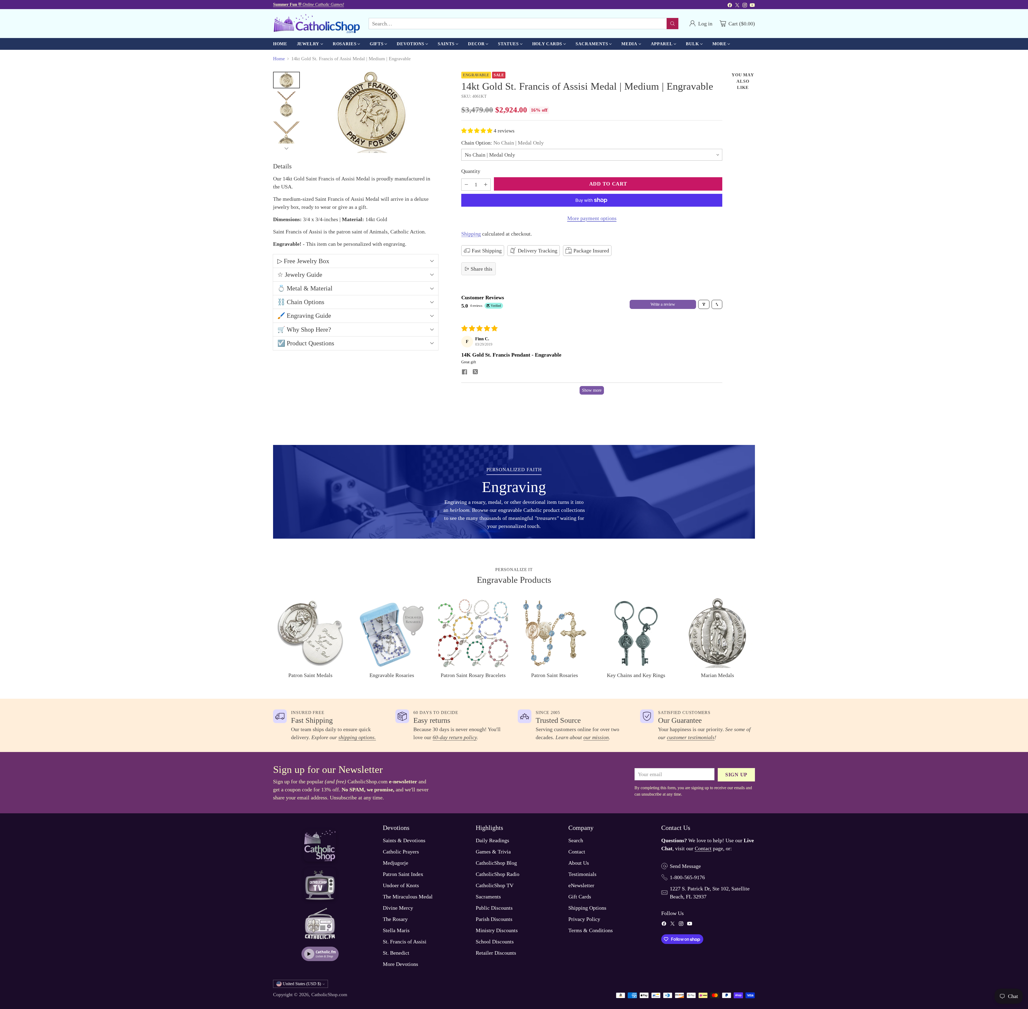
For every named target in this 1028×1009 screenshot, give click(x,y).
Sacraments (488, 897)
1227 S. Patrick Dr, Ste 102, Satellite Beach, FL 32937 (710, 893)
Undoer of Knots (401, 885)
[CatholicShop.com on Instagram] (744, 6)
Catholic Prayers (401, 852)
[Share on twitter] (475, 372)
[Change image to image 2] (286, 105)
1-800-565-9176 (687, 877)
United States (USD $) (302, 983)
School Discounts (495, 941)
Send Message (685, 866)
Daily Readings (492, 840)
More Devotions (400, 964)
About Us (578, 863)
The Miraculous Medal (408, 897)
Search (575, 840)
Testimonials (582, 874)
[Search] (672, 23)
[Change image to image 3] (286, 139)
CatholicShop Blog (496, 863)
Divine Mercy (398, 908)
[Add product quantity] (485, 184)
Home (279, 58)
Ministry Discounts (497, 930)
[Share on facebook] (464, 372)
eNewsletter (581, 885)
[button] (477, 131)
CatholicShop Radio (497, 874)
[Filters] (703, 304)
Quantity (470, 171)
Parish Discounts (494, 919)
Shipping (471, 234)
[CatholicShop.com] (316, 23)
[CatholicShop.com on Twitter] (737, 6)
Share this (481, 269)
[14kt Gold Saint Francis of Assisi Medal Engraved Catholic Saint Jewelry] (371, 112)
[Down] (286, 148)
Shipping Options (587, 908)
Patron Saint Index (403, 874)
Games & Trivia (493, 852)
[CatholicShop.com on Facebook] (729, 6)
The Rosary (395, 919)
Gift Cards (579, 897)
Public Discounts (494, 908)
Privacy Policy (584, 919)
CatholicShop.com (329, 994)
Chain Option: (502, 143)
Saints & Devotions (404, 840)
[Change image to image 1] (286, 80)
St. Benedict (396, 953)
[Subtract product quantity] (466, 184)
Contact (576, 852)
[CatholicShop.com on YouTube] (752, 6)
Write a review (663, 304)
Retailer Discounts (496, 953)
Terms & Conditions (590, 930)
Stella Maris (396, 930)
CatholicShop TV (494, 885)
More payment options (592, 218)
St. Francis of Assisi (404, 941)
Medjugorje (395, 863)
